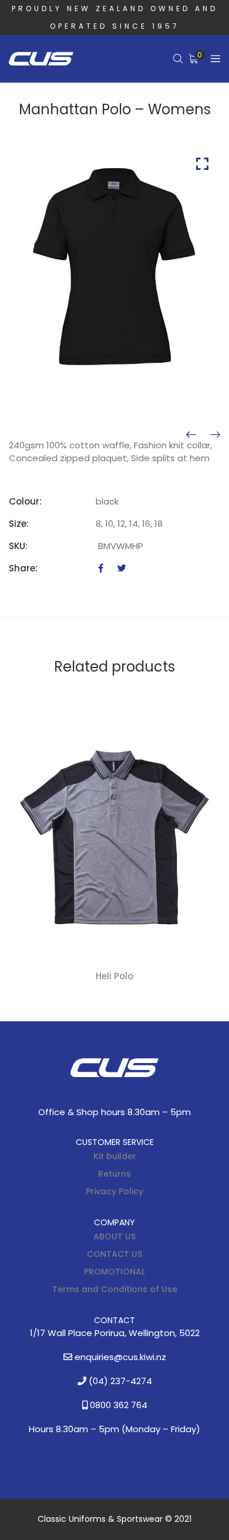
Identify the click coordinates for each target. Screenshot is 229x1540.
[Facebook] (100, 568)
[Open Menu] (215, 59)
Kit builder (114, 1156)
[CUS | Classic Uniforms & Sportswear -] (41, 59)
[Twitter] (121, 568)
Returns (114, 1174)
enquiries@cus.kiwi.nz (119, 1357)
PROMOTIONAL (114, 1271)
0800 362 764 (117, 1405)
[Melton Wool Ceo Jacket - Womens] (215, 435)
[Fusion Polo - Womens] (191, 435)
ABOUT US (114, 1236)
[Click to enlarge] (202, 163)
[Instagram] (136, 1097)
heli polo (114, 976)
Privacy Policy (114, 1191)
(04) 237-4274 (119, 1381)
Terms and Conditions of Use (114, 1289)
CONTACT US (114, 1254)
